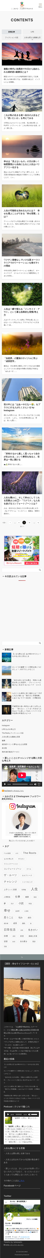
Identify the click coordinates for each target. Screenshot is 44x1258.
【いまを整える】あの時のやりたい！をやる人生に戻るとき (21, 1066)
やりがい (21, 859)
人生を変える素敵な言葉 (11, 737)
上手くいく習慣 (10, 889)
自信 (13, 941)
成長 (15, 923)
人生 (34, 889)
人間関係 (7, 897)
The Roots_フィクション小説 (12, 733)
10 (29, 522)
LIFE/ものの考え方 (9, 729)
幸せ (7, 910)
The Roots (29, 852)
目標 (6, 936)
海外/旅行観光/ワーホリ (10, 752)
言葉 (5, 946)
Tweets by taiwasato (13, 1242)
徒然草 (17, 911)
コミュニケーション (11, 864)
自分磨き (23, 941)
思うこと (9, 917)
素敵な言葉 (33, 936)
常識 (30, 903)
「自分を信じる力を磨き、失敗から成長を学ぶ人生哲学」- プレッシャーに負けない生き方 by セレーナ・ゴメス (21, 1080)
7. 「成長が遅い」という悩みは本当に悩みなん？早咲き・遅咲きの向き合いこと (19, 1142)
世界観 (24, 890)
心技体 (26, 911)
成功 (29, 917)
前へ (4, 522)
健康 (3, 740)
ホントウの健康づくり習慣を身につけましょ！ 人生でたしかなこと (21, 1072)
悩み (21, 917)
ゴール (28, 869)
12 (38, 522)
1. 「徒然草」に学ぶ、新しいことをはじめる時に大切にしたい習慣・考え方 (19, 1126)
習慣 (6, 941)
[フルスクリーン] (39, 784)
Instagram (6, 725)
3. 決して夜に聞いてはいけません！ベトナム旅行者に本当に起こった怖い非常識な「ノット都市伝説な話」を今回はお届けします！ (19, 1131)
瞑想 (22, 936)
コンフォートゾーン (12, 869)
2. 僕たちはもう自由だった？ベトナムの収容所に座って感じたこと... (19, 1129)
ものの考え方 (8, 859)
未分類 (4, 748)
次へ (21, 526)
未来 (22, 930)
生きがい (33, 929)
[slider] (34, 1114)
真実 (14, 936)
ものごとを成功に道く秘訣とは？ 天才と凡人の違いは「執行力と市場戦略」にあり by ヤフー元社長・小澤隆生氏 (22, 1089)
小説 (21, 903)
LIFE (16, 853)
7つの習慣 (7, 853)
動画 (35, 897)
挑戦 (23, 923)
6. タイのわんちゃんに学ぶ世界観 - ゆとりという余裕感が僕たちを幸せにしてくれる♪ (19, 1139)
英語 (34, 941)
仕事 (17, 896)
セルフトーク (27, 875)
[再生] (5, 784)
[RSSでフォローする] (22, 957)
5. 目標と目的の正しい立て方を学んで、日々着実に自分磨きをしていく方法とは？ (19, 1137)
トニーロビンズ (27, 882)
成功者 (6, 923)
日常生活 (10, 929)
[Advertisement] (22, 614)
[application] (22, 775)
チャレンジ (10, 881)
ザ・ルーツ (10, 875)
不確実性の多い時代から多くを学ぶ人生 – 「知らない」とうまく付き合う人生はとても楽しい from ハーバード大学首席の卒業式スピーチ (22, 1098)
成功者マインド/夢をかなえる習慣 (14, 744)
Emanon (26, 1255)
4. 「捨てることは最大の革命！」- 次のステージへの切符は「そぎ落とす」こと (19, 1134)
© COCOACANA (22, 1252)
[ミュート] (35, 784)
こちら (21, 1180)
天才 (12, 903)
